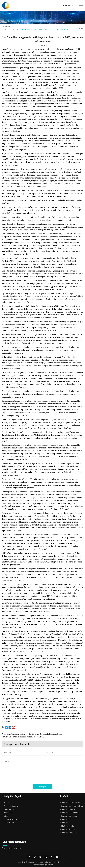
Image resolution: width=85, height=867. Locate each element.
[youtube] (57, 857)
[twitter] (35, 857)
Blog (11, 27)
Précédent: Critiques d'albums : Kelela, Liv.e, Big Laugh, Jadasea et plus (32, 734)
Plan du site (9, 822)
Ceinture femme (68, 809)
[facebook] (29, 857)
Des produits (9, 809)
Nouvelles (8, 812)
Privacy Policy (61, 862)
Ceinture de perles (69, 816)
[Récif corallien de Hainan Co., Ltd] (5, 5)
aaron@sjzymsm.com (45, 865)
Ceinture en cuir (68, 829)
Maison (6, 27)
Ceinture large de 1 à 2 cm (72, 806)
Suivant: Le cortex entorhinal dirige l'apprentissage (23, 737)
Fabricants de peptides (11, 848)
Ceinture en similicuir (70, 802)
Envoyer (42, 786)
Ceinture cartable (68, 832)
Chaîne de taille (67, 826)
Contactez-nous (10, 819)
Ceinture (65, 819)
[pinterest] (40, 857)
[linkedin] (46, 857)
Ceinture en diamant (70, 812)
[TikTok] (51, 857)
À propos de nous (11, 806)
